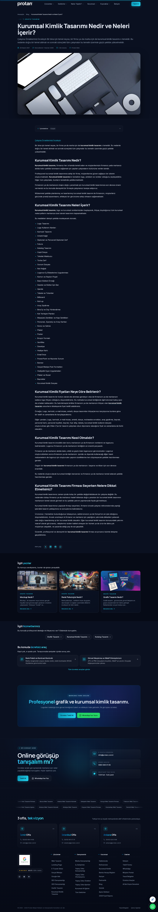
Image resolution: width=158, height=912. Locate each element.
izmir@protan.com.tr (29, 843)
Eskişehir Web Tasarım (121, 801)
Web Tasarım (56, 861)
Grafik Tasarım (57, 888)
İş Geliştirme (80, 865)
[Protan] (25, 4)
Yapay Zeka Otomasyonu (80, 876)
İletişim (117, 4)
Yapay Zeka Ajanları (82, 885)
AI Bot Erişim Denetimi (131, 884)
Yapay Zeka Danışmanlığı (80, 870)
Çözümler (49, 4)
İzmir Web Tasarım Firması (59, 801)
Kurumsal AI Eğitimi (82, 888)
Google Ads (55, 876)
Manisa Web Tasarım (123, 807)
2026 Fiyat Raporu (106, 896)
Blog (27, 14)
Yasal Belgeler (128, 876)
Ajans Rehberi (104, 892)
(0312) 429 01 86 (111, 839)
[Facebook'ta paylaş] (55, 547)
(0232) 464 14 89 (28, 839)
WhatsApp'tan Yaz (42, 778)
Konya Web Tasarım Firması (142, 801)
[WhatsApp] (153, 907)
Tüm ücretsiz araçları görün (79, 669)
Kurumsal (92, 4)
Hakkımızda (103, 861)
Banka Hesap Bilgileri (107, 872)
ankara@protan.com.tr (113, 843)
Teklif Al (136, 4)
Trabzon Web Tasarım (15, 801)
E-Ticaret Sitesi (57, 869)
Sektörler (62, 4)
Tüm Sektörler (80, 892)
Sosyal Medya (56, 872)
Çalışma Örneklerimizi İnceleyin (48, 140)
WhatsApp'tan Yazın (90, 715)
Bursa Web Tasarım (79, 801)
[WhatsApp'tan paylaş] (60, 547)
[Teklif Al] (153, 899)
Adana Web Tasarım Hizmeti (99, 801)
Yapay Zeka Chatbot (83, 881)
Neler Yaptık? (77, 4)
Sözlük (101, 888)
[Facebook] (29, 877)
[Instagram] (19, 877)
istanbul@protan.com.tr (72, 843)
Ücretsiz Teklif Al (66, 715)
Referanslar (103, 865)
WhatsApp (126, 869)
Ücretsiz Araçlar (129, 880)
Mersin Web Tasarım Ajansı (37, 801)
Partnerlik (102, 880)
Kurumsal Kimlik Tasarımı (57, 893)
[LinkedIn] (24, 877)
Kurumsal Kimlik (105, 869)
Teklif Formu (127, 865)
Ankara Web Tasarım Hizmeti (14, 807)
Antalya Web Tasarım (36, 807)
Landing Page (56, 865)
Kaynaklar (106, 4)
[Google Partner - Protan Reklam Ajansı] (25, 860)
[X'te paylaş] (46, 547)
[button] (60, 855)
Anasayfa (21, 14)
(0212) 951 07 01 (69, 839)
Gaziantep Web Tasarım (80, 807)
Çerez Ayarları (135, 908)
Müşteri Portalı (128, 872)
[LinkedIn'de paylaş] (50, 547)
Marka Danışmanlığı (82, 861)
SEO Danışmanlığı (58, 880)
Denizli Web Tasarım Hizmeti (101, 807)
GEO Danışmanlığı (58, 884)
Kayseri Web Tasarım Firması (57, 807)
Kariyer (101, 876)
